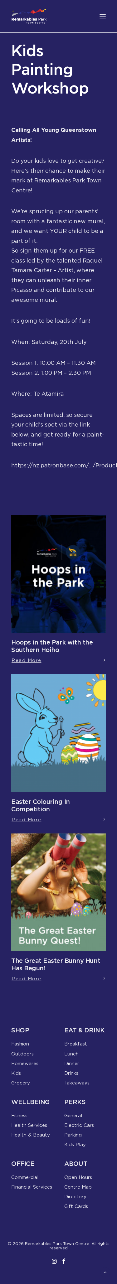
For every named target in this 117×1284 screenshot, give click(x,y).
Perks (75, 1101)
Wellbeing (30, 1101)
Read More (26, 660)
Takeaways (77, 1082)
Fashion (20, 1043)
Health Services (29, 1124)
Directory (75, 1196)
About (75, 1163)
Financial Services (31, 1186)
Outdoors (22, 1053)
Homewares (24, 1063)
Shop (20, 1030)
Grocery (20, 1082)
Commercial (24, 1177)
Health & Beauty (30, 1134)
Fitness (19, 1115)
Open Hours (78, 1177)
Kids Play (75, 1144)
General (73, 1115)
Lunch (71, 1053)
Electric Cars (79, 1124)
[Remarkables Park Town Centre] (29, 16)
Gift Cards (76, 1206)
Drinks (71, 1072)
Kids (16, 1072)
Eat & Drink (84, 1030)
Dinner (71, 1063)
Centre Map (78, 1186)
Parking (73, 1134)
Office (22, 1163)
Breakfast (75, 1043)
